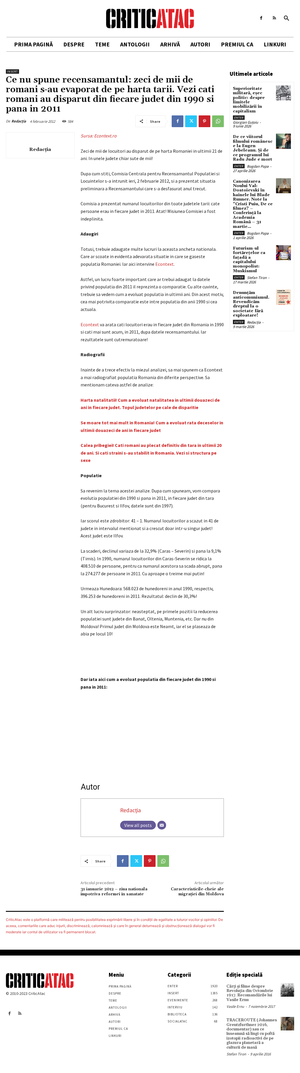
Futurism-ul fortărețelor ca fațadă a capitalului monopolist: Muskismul (249, 260)
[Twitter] (191, 121)
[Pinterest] (204, 121)
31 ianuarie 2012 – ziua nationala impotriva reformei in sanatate (114, 892)
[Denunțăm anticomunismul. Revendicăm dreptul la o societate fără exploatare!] (283, 297)
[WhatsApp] (218, 121)
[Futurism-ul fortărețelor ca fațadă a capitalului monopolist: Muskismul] (283, 252)
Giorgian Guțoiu (245, 122)
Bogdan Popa (258, 166)
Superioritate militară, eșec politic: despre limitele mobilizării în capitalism (249, 100)
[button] (286, 18)
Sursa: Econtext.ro (99, 136)
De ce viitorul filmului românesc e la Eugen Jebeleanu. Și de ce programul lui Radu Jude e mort (252, 148)
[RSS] (274, 18)
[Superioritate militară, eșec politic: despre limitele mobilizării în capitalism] (283, 92)
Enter (238, 118)
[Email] (161, 825)
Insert (12, 71)
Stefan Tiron (257, 277)
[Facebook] (261, 18)
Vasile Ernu (235, 1006)
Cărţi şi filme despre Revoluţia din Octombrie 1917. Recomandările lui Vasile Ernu (249, 993)
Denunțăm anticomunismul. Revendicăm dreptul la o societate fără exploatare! (251, 304)
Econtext (164, 264)
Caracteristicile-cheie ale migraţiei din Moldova (197, 892)
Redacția (18, 121)
